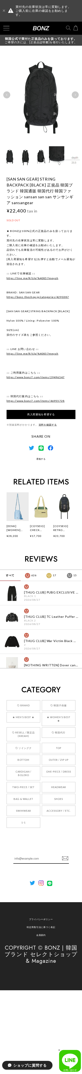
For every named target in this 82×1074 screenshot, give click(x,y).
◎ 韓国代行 (58, 732)
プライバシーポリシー (41, 919)
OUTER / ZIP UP (58, 759)
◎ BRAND (23, 705)
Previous (6, 94)
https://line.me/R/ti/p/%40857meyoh (32, 278)
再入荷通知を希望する (41, 414)
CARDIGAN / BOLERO (23, 773)
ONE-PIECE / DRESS (58, 771)
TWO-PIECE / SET (23, 787)
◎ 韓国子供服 (58, 705)
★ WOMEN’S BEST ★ (58, 719)
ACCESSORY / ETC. (58, 810)
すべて (10, 575)
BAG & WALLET (23, 798)
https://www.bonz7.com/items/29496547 (36, 377)
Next (75, 94)
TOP (58, 748)
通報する (41, 459)
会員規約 (41, 935)
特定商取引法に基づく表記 (41, 927)
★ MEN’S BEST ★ (23, 717)
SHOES (58, 798)
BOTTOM (23, 759)
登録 (65, 858)
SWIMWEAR (23, 810)
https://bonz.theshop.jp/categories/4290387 (38, 297)
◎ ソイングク (23, 748)
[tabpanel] (41, 95)
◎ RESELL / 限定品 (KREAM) (23, 734)
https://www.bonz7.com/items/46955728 (36, 400)
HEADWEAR (58, 787)
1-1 (23, 822)
